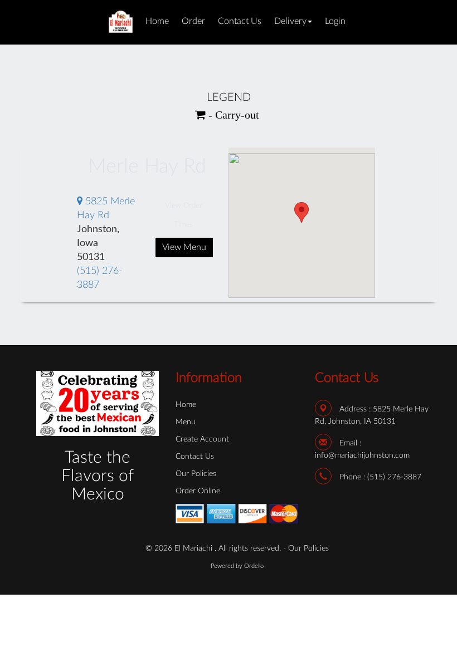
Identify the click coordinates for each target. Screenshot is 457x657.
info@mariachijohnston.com (362, 455)
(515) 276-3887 (394, 477)
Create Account (202, 439)
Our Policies (196, 474)
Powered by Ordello (237, 566)
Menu (186, 422)
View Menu (184, 247)
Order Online (198, 491)
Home (157, 21)
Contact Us (239, 21)
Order (193, 21)
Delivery (290, 21)
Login (335, 21)
